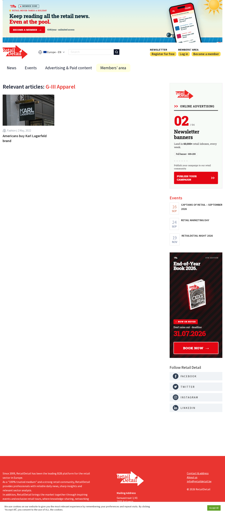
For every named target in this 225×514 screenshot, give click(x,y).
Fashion (11, 130)
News (11, 67)
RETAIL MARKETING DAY (195, 220)
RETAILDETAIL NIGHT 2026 (197, 235)
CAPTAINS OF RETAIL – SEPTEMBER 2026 (201, 207)
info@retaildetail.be (199, 481)
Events (31, 67)
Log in (184, 54)
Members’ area (113, 67)
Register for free (163, 54)
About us (192, 477)
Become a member (206, 54)
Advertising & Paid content (68, 67)
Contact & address (198, 473)
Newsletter (158, 49)
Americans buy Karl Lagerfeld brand (25, 138)
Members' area (188, 49)
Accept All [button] (213, 507)
